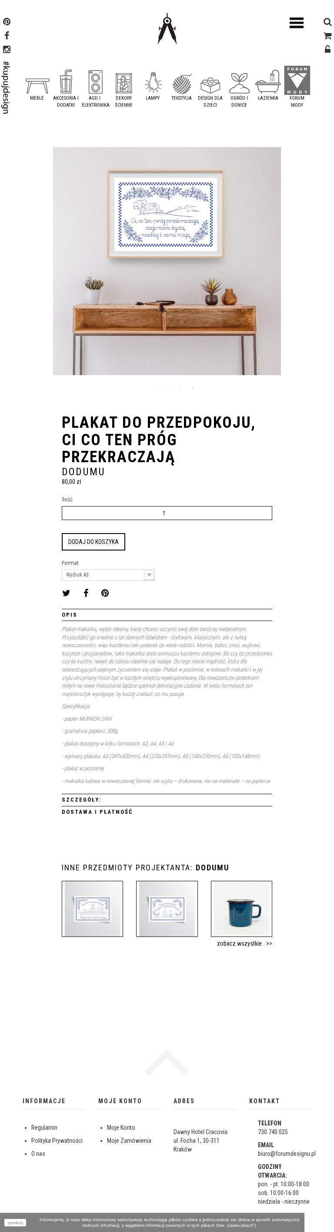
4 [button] (193, 388)
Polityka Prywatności (57, 1140)
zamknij (15, 1222)
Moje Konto (121, 1127)
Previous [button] (29, 264)
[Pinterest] (6, 22)
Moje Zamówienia (129, 1140)
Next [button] (305, 264)
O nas (38, 1153)
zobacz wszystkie (239, 943)
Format (71, 563)
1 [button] (154, 388)
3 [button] (180, 388)
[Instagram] (6, 50)
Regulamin (44, 1127)
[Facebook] (6, 36)
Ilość (67, 499)
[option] (167, 264)
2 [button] (167, 388)
